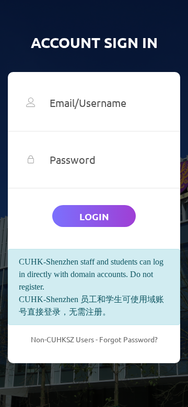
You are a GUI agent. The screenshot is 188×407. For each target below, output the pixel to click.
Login (94, 216)
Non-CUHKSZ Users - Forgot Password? (94, 339)
